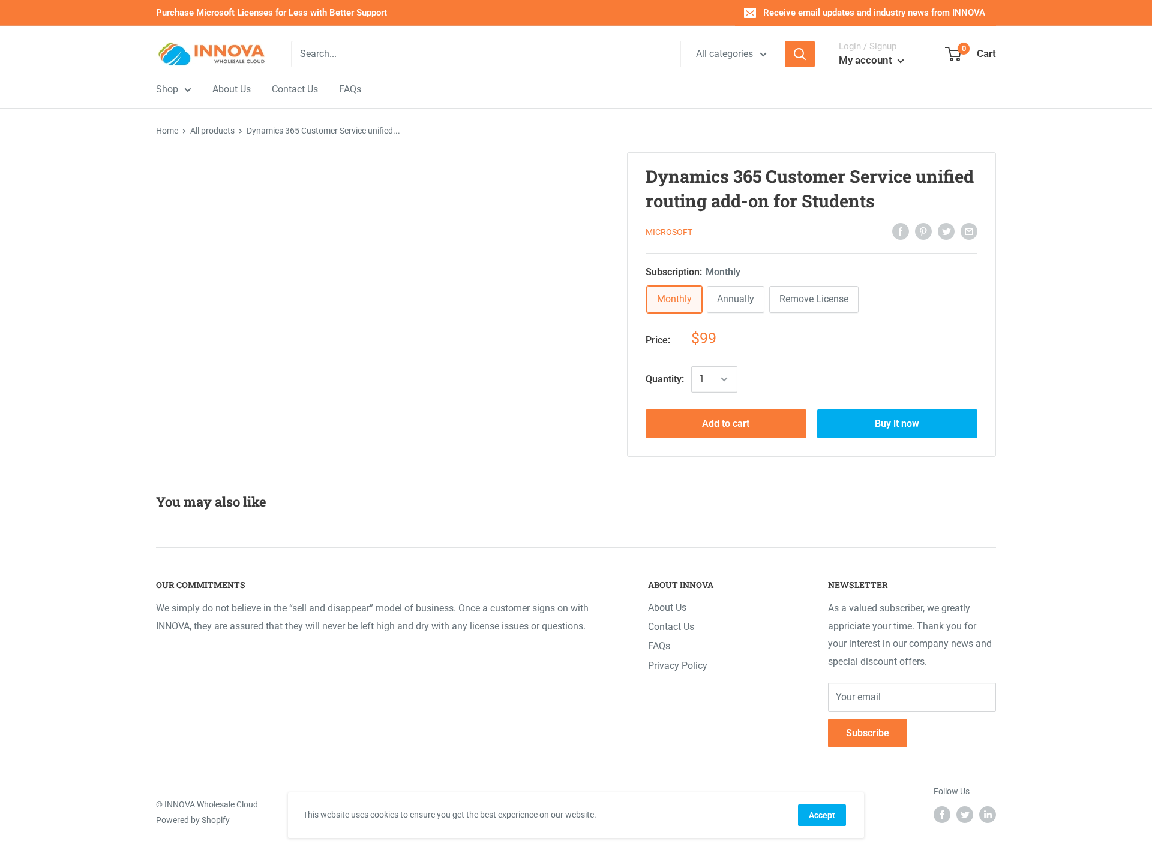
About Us (667, 607)
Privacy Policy (677, 665)
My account (867, 60)
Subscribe (867, 733)
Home (167, 130)
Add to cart (725, 423)
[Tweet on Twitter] (946, 231)
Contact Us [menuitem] (295, 89)
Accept (822, 815)
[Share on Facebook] (900, 231)
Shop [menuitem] (167, 89)
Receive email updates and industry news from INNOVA (874, 12)
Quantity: (665, 379)
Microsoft (669, 232)
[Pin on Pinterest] (923, 231)
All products (212, 130)
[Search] (800, 54)
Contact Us (671, 626)
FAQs (659, 646)
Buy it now (897, 423)
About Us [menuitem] (231, 89)
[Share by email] (969, 231)
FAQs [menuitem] (350, 89)
